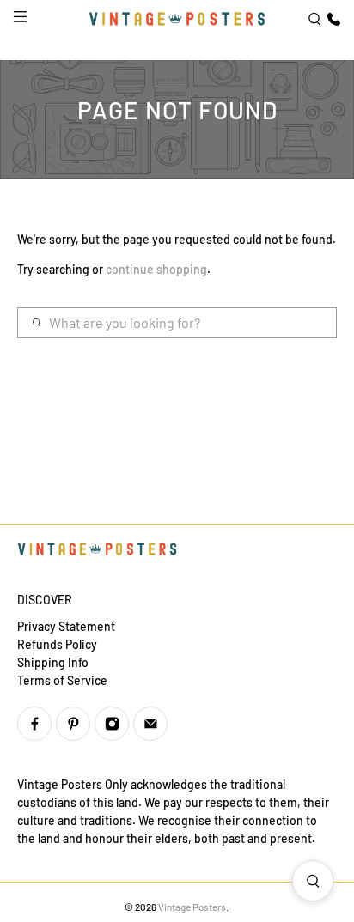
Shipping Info (52, 662)
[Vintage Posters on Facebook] (34, 724)
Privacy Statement (66, 626)
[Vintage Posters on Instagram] (112, 724)
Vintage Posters (192, 907)
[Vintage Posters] (177, 19)
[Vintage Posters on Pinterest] (73, 724)
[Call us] (331, 19)
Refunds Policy (57, 644)
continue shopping (156, 269)
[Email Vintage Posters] (150, 724)
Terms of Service (62, 680)
